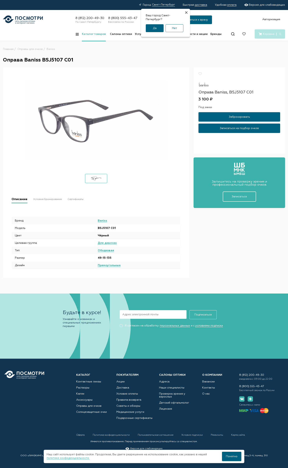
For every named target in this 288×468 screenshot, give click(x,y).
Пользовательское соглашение (156, 435)
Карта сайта (238, 435)
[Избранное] (244, 34)
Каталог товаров (94, 34)
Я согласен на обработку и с (174, 325)
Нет (174, 28)
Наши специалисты (171, 387)
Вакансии (208, 381)
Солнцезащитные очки (91, 412)
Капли (80, 393)
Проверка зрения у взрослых (172, 395)
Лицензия (165, 408)
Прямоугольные (109, 265)
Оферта (80, 435)
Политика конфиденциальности (111, 435)
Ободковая (106, 250)
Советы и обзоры (128, 406)
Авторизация (271, 19)
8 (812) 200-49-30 (89, 18)
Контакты (208, 387)
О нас (206, 393)
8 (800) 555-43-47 (122, 18)
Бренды (216, 34)
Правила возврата (128, 399)
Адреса (164, 381)
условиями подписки (209, 325)
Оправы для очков (88, 406)
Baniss (102, 220)
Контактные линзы (88, 381)
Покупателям (127, 375)
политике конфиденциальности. (68, 458)
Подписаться (203, 314)
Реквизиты (217, 435)
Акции (120, 381)
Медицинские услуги (130, 412)
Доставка (122, 387)
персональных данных (175, 325)
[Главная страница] (23, 19)
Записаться (239, 196)
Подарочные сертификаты (134, 418)
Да (155, 28)
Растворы (82, 387)
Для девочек (107, 243)
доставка (201, 5)
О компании (212, 375)
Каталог (83, 375)
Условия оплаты (127, 393)
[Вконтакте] (242, 399)
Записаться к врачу (195, 19)
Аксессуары (84, 399)
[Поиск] (233, 34)
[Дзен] (250, 399)
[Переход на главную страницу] (24, 375)
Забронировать (239, 116)
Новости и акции (196, 34)
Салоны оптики (121, 34)
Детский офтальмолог (174, 402)
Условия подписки (192, 435)
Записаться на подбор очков (239, 128)
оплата (231, 5)
